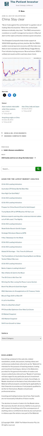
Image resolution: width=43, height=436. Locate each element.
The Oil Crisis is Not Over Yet (12, 277)
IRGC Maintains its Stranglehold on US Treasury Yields (21, 291)
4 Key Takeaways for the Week (12, 238)
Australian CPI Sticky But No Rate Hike (15, 189)
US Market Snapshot (9, 314)
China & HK (8, 133)
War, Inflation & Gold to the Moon (13, 273)
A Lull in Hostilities (8, 300)
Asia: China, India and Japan (30, 106)
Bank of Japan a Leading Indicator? (14, 268)
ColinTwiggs (20, 16)
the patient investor (24, 1)
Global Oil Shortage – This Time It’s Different (17, 251)
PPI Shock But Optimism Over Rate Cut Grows (18, 309)
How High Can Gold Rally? (11, 193)
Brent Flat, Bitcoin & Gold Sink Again (14, 287)
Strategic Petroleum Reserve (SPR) (14, 233)
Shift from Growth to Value (11, 323)
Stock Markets (20, 133)
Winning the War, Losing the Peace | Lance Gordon (19, 282)
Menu (22, 11)
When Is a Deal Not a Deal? (11, 305)
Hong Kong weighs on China (11, 117)
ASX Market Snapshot (9, 319)
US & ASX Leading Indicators (12, 184)
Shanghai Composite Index (15, 136)
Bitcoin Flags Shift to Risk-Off (12, 296)
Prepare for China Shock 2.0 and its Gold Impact (18, 207)
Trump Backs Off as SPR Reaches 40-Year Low (18, 212)
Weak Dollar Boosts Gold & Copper (14, 228)
